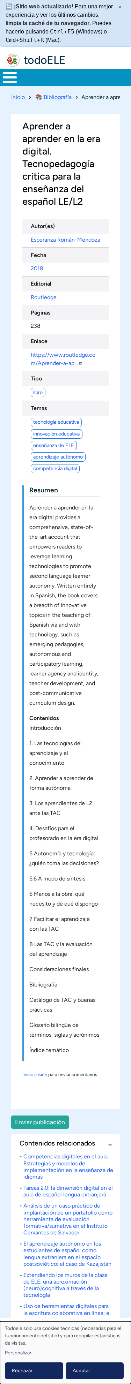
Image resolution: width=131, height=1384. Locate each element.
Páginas (40, 312)
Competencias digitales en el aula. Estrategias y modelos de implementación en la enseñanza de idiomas (68, 1166)
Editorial (41, 283)
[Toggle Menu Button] (10, 77)
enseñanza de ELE (53, 445)
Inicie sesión (34, 1074)
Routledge (44, 297)
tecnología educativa (56, 422)
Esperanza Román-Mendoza (65, 239)
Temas (39, 408)
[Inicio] (13, 60)
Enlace (39, 341)
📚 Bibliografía (53, 97)
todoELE (45, 60)
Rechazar (22, 1371)
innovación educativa (56, 434)
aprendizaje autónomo (58, 457)
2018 (37, 268)
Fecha (38, 255)
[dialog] (65, 1352)
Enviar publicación (40, 1122)
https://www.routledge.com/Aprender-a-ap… (63, 358)
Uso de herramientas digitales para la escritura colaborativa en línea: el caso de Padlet (67, 1313)
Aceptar (81, 1371)
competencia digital (55, 468)
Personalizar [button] (18, 1353)
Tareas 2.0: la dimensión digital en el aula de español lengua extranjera (68, 1191)
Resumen (43, 490)
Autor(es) (43, 226)
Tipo (36, 378)
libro (38, 392)
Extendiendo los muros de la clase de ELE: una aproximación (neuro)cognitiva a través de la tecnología (65, 1285)
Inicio (18, 97)
